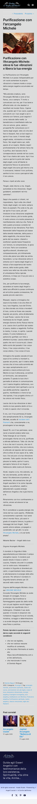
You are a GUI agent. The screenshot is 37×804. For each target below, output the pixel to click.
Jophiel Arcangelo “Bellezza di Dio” (25, 733)
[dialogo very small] (9, 755)
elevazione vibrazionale (14, 692)
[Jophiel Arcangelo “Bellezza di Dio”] (27, 716)
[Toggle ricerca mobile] (29, 5)
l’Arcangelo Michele (11, 533)
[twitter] (16, 795)
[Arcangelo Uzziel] (10, 716)
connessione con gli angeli (16, 690)
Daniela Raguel (9, 683)
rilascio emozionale (15, 701)
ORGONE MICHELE (13, 590)
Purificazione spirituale (16, 699)
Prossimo (28, 14)
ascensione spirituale (16, 687)
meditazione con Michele (17, 697)
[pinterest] (21, 795)
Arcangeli (18, 685)
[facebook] (12, 795)
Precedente (18, 14)
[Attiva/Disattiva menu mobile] (33, 5)
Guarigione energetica (16, 694)
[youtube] (25, 795)
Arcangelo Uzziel (8, 730)
